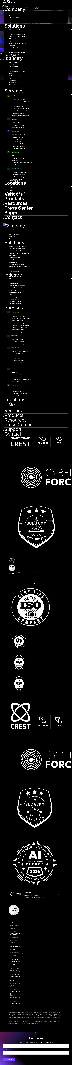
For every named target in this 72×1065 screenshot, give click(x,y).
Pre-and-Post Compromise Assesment (22, 162)
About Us (11, 13)
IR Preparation (15, 160)
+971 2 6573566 (14, 945)
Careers (11, 22)
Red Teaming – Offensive (18, 174)
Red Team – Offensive (17, 122)
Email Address (6, 1049)
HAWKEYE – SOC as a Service (20, 134)
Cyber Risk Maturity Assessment (20, 108)
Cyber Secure (14, 119)
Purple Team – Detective (18, 148)
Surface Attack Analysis (18, 143)
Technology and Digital (15, 87)
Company (14, 226)
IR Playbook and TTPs (18, 158)
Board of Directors (14, 17)
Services (14, 91)
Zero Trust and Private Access (17, 32)
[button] (34, 223)
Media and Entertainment (15, 82)
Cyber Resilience (15, 168)
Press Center (36, 8)
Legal (10, 78)
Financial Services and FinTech (17, 71)
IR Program (15, 155)
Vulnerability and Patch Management (19, 36)
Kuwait (10, 186)
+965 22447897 (14, 959)
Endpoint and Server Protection (17, 34)
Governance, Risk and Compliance (18, 50)
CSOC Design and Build (18, 137)
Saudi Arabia (11, 188)
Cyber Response (15, 152)
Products (27, 7)
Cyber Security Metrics (18, 113)
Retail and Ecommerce (15, 84)
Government (12, 73)
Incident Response (14, 54)
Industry (13, 58)
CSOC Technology (17, 141)
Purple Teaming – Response (19, 176)
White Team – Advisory (18, 127)
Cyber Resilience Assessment (19, 172)
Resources (32, 7)
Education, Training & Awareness (20, 115)
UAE (9, 185)
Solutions (14, 26)
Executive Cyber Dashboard (19, 110)
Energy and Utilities (14, 66)
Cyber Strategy (15, 95)
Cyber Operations (15, 131)
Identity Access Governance (16, 47)
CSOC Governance (17, 139)
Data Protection (13, 38)
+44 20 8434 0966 (14, 974)
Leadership (12, 19)
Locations (15, 183)
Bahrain (10, 189)
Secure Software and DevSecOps (18, 43)
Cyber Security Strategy (18, 106)
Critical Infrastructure (14, 62)
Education (11, 64)
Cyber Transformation (18, 104)
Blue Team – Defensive (18, 125)
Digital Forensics (16, 164)
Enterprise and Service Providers (18, 69)
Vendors (23, 7)
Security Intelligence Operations (17, 52)
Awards (11, 15)
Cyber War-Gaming (17, 179)
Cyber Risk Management (18, 99)
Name (4, 1043)
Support (40, 7)
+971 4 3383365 (14, 931)
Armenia (10, 190)
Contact (43, 7)
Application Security (14, 41)
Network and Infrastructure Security (18, 29)
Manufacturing (13, 80)
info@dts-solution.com (15, 933)
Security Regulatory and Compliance (21, 101)
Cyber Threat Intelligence (18, 146)
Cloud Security (13, 45)
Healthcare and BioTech (15, 75)
